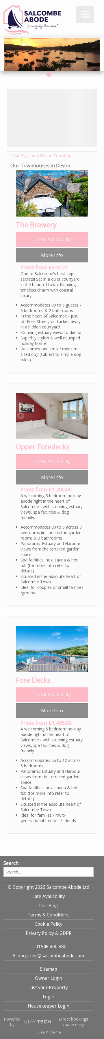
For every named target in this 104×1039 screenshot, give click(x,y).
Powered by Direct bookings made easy (46, 1021)
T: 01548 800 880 (48, 947)
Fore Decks (33, 680)
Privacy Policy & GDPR (49, 933)
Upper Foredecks (42, 446)
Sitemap (48, 969)
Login (48, 997)
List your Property (48, 987)
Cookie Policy (48, 924)
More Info (52, 255)
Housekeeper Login (48, 1006)
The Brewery (36, 224)
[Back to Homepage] (32, 20)
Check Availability (52, 239)
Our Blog (48, 906)
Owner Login (48, 978)
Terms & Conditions (48, 915)
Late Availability (48, 896)
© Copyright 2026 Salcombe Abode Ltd (48, 887)
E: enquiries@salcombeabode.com (48, 956)
